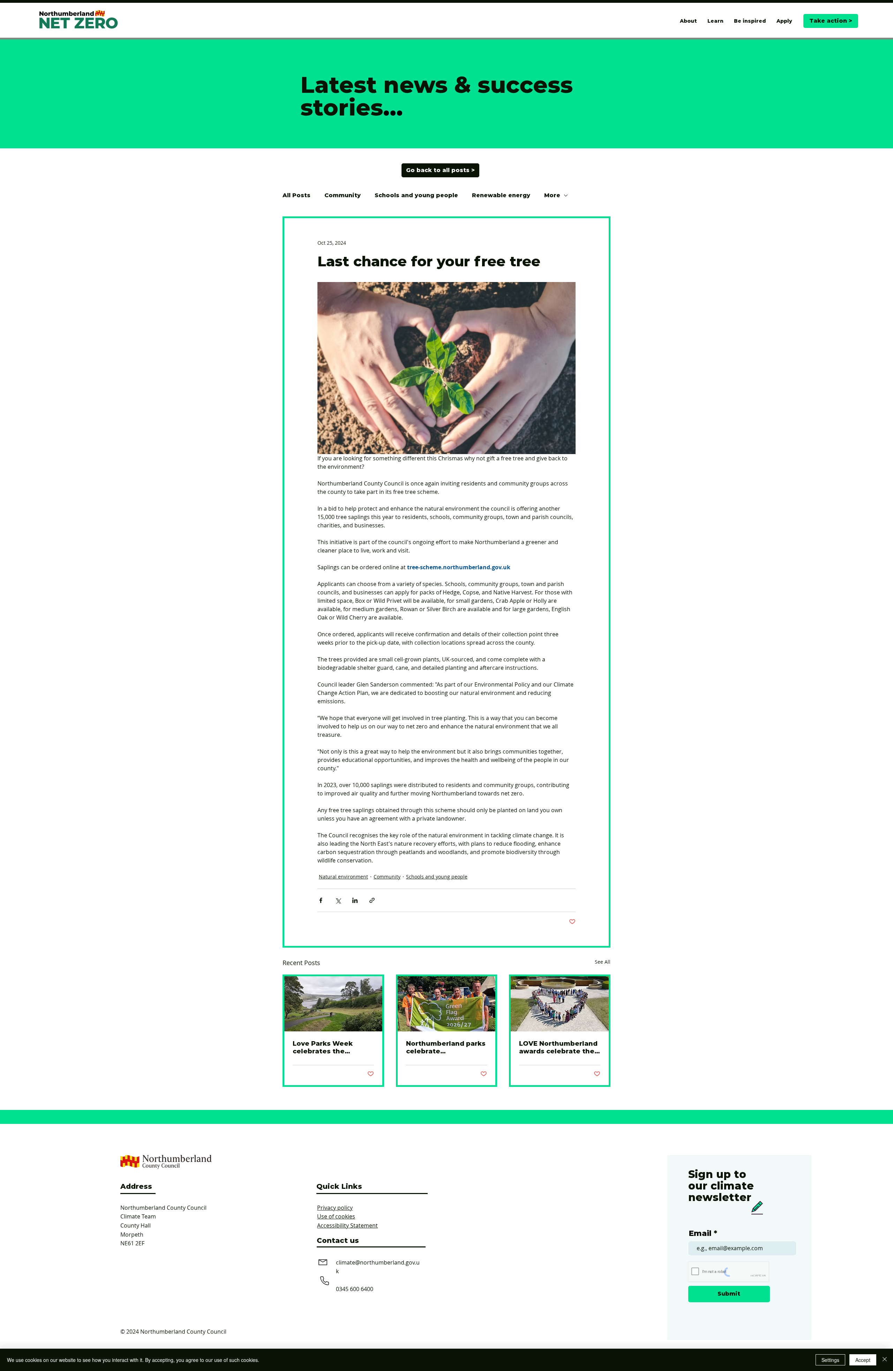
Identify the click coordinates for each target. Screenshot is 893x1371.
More (552, 195)
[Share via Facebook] (320, 900)
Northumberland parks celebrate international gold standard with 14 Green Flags (446, 1047)
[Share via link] (372, 900)
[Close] (884, 1359)
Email (700, 1233)
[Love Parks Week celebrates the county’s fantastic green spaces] (333, 1003)
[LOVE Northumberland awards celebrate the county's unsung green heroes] (560, 1003)
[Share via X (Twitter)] (338, 900)
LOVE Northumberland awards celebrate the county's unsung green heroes (559, 1047)
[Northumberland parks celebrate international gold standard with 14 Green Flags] (447, 1003)
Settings (830, 1359)
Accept (862, 1359)
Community (342, 195)
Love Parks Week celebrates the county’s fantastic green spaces (325, 1047)
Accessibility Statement (347, 1225)
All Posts (296, 195)
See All (602, 961)
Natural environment (343, 876)
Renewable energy (501, 195)
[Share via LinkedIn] (355, 900)
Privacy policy (335, 1207)
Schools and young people (416, 195)
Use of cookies (336, 1216)
